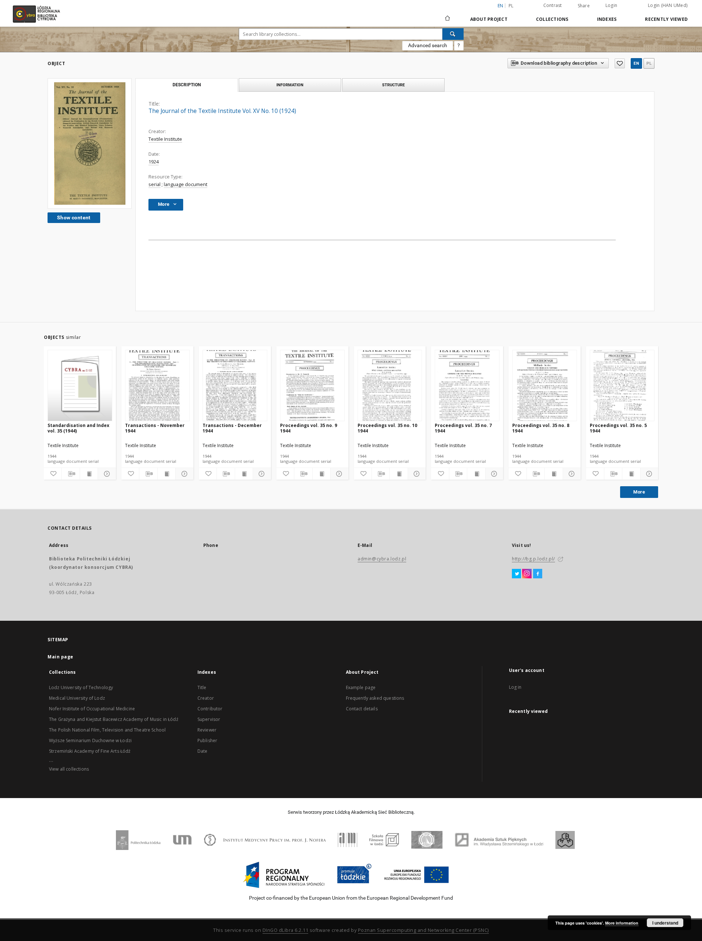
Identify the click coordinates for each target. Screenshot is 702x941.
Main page (60, 657)
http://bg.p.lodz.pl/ (533, 559)
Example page (361, 687)
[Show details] (105, 474)
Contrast (552, 5)
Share (584, 6)
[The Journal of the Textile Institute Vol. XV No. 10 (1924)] (90, 143)
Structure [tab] (393, 84)
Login (611, 5)
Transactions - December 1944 (232, 428)
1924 (153, 162)
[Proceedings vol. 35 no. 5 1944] (622, 386)
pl (511, 5)
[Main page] (447, 15)
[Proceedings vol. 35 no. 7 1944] (467, 386)
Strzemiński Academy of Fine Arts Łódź (90, 751)
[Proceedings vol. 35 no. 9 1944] (312, 386)
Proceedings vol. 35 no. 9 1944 (308, 428)
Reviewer (206, 730)
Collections (552, 19)
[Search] (453, 34)
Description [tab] (187, 84)
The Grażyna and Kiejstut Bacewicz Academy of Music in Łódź (113, 719)
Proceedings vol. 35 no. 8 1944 (540, 428)
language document (185, 184)
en (636, 63)
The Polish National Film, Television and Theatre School (107, 730)
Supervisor (208, 719)
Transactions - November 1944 (155, 428)
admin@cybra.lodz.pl (382, 559)
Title (202, 687)
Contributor (210, 709)
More (639, 492)
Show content (74, 217)
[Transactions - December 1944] (235, 386)
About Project (488, 19)
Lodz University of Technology (81, 687)
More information (621, 923)
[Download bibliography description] (70, 474)
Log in (515, 687)
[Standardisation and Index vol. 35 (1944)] (80, 386)
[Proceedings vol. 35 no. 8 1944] (545, 386)
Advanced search (427, 45)
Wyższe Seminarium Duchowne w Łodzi (90, 740)
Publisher (207, 740)
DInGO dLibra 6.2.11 (286, 930)
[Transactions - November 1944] (157, 386)
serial (154, 184)
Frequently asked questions (375, 698)
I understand (665, 922)
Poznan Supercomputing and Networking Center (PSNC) (423, 930)
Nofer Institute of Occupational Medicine (92, 709)
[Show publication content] (89, 474)
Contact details (362, 709)
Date (202, 751)
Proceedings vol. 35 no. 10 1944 (387, 428)
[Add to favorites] (620, 63)
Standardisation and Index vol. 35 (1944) (78, 428)
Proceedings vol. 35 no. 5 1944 (618, 428)
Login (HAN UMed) (667, 5)
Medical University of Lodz (77, 698)
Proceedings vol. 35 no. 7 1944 (463, 428)
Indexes (607, 19)
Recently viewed (666, 19)
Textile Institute (165, 139)
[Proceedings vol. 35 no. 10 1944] (390, 386)
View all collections (69, 769)
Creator (205, 698)
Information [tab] (289, 84)
